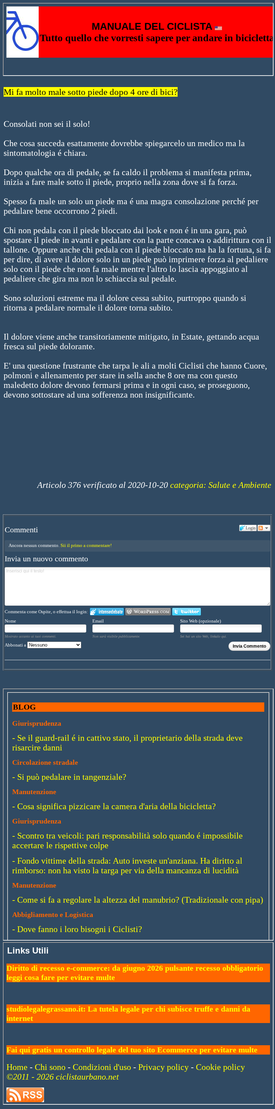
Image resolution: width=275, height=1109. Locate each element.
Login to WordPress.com (148, 611)
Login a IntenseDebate (107, 611)
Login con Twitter (186, 611)
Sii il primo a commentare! (86, 545)
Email (98, 621)
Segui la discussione (263, 528)
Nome (10, 621)
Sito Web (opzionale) (200, 621)
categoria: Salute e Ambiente (220, 485)
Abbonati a (16, 645)
